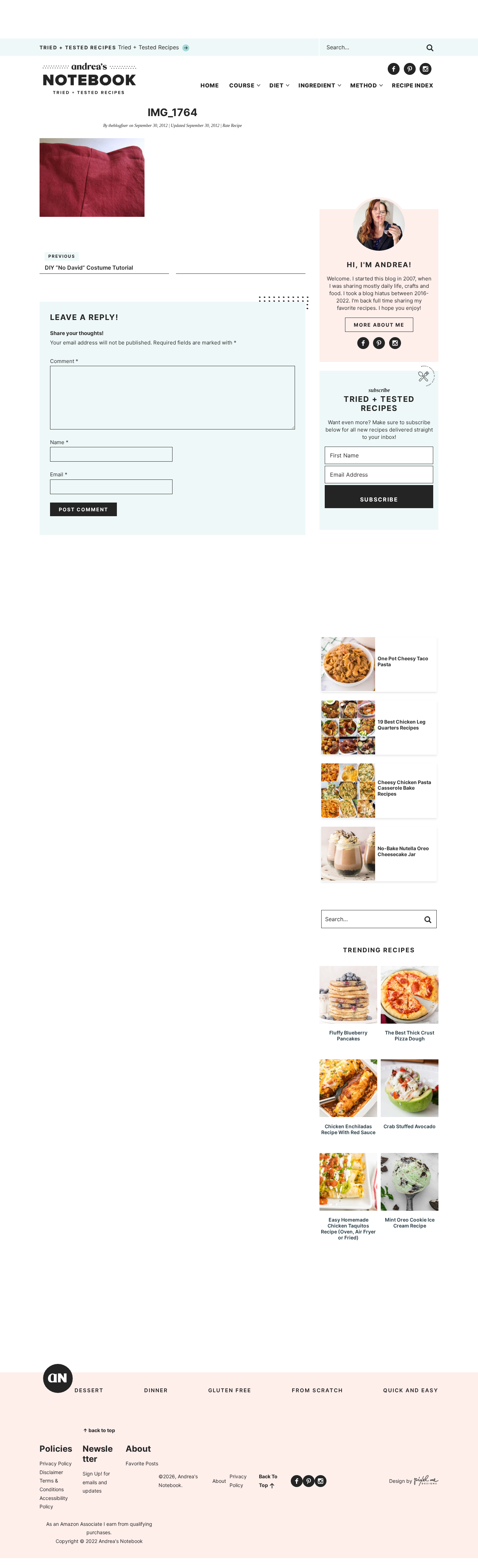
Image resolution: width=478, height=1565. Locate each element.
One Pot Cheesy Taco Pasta (403, 661)
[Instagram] (425, 69)
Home (210, 85)
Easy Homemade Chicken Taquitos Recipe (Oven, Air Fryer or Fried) (348, 1228)
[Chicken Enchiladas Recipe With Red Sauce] (348, 1114)
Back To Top (268, 1480)
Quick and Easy (410, 1390)
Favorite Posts (142, 1463)
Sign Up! (92, 1474)
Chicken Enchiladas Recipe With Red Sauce (348, 1129)
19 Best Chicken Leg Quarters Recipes (402, 725)
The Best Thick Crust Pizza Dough (409, 1035)
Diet (276, 85)
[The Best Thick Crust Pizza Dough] (409, 1020)
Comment (64, 361)
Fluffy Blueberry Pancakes (348, 1035)
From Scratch (317, 1390)
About (219, 1481)
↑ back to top (99, 1430)
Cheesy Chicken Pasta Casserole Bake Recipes (404, 788)
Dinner (156, 1390)
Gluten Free (229, 1390)
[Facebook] (394, 69)
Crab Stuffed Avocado (410, 1126)
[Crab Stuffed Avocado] (409, 1114)
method (363, 85)
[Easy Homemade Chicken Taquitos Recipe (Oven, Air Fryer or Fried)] (348, 1207)
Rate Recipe (232, 125)
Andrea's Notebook (89, 78)
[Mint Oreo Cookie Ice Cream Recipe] (409, 1207)
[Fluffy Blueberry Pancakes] (348, 1020)
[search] (430, 48)
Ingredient (316, 85)
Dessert (89, 1390)
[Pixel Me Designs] (425, 1481)
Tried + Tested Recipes (110, 47)
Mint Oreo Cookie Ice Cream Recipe (410, 1223)
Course (241, 85)
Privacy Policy (56, 1463)
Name (59, 442)
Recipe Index (412, 85)
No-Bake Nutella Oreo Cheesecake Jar (403, 851)
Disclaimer (51, 1472)
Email (59, 474)
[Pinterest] (410, 69)
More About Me (379, 325)
